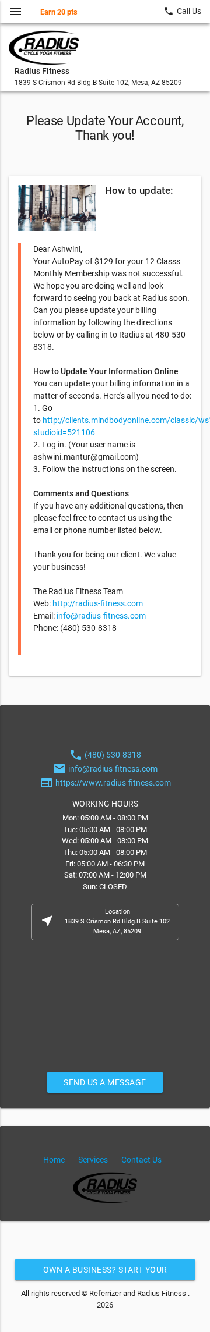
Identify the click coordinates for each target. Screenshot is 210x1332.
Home (54, 1159)
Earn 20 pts (59, 12)
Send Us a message (105, 1082)
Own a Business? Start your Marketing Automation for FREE (105, 1272)
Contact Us (141, 1159)
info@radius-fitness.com (101, 615)
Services (93, 1159)
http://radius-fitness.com (97, 603)
